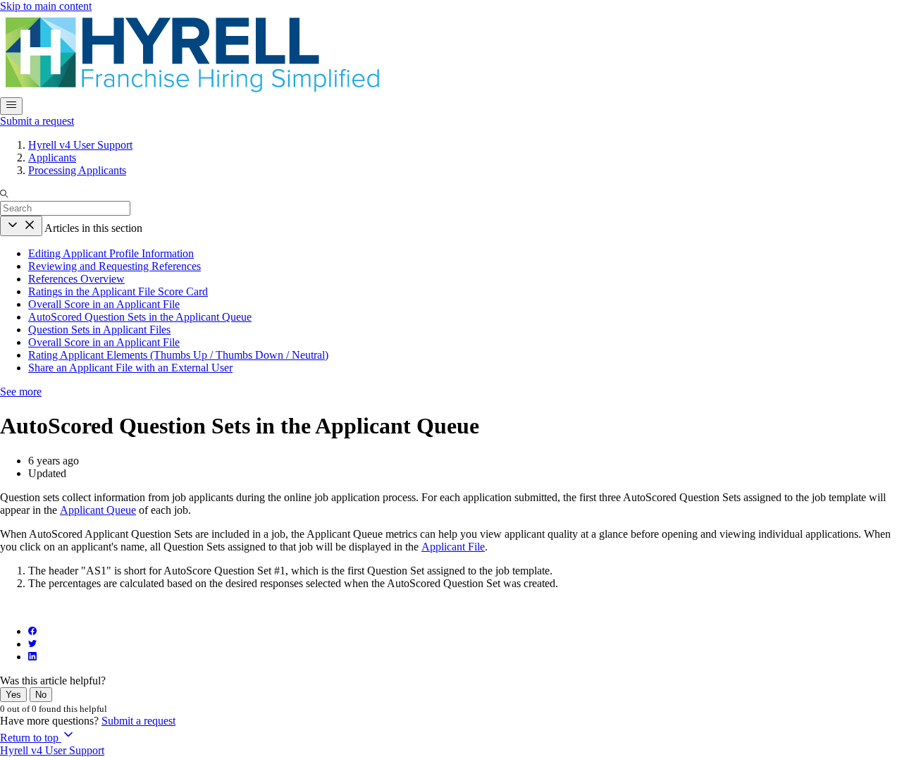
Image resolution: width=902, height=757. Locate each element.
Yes (13, 694)
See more (21, 392)
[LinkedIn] (32, 657)
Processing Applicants (77, 170)
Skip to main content (46, 6)
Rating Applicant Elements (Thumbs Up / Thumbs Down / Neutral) (178, 355)
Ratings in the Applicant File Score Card (118, 291)
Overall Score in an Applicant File (104, 304)
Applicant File (453, 547)
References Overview (76, 279)
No (41, 694)
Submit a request (37, 121)
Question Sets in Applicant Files (99, 330)
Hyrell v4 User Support (80, 145)
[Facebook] (32, 631)
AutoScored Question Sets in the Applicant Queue (140, 317)
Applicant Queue (98, 510)
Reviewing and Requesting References (114, 266)
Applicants (52, 158)
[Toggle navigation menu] (11, 106)
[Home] (191, 91)
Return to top (30, 738)
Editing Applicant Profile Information (111, 253)
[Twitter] (32, 644)
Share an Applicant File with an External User (130, 368)
